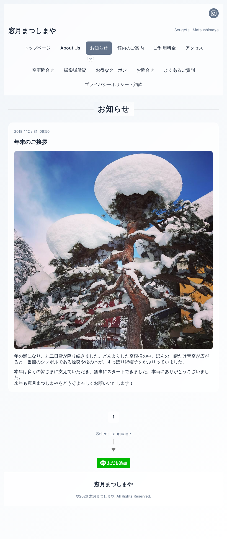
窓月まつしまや (32, 31)
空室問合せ (43, 70)
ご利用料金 (165, 48)
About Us (70, 48)
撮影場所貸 (75, 70)
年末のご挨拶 (30, 142)
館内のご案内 (130, 48)
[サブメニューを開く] (90, 58)
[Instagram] (214, 13)
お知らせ (99, 48)
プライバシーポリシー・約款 (113, 84)
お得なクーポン (111, 70)
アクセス (194, 48)
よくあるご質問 (179, 70)
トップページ (37, 48)
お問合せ (145, 70)
